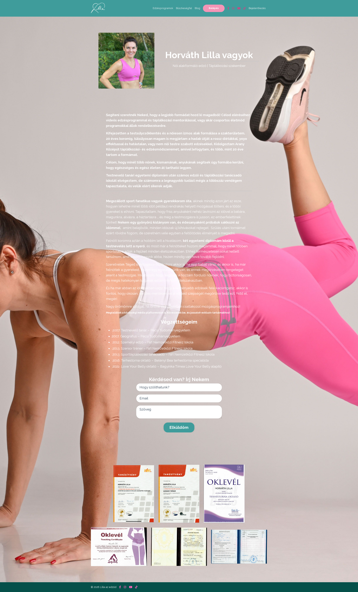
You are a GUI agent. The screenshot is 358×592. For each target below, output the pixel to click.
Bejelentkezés (257, 8)
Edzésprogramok (163, 8)
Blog (197, 8)
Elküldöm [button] (179, 427)
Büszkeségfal (184, 8)
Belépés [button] (214, 8)
